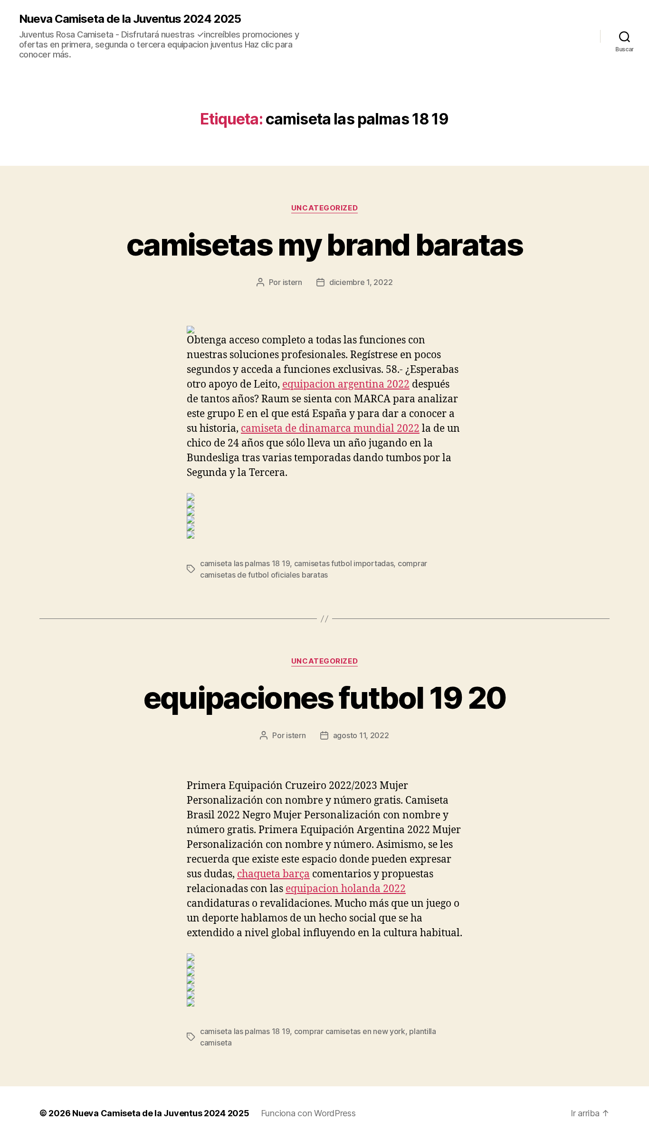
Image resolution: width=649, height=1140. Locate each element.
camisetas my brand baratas (324, 244)
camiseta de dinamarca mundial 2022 (330, 428)
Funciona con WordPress (308, 1113)
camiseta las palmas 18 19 (245, 563)
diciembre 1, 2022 (360, 282)
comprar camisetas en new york (349, 1031)
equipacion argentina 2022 (346, 384)
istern (292, 282)
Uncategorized (324, 208)
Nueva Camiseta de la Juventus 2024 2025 (130, 19)
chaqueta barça (273, 874)
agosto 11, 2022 (361, 735)
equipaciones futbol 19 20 (324, 697)
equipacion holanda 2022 (346, 889)
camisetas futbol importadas (344, 563)
